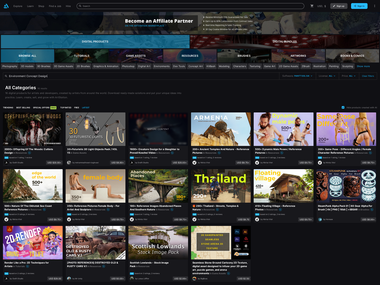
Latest (86, 107)
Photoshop (128, 66)
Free (76, 107)
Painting (334, 66)
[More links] (374, 6)
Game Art (269, 66)
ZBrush (306, 66)
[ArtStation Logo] (6, 6)
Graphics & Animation (106, 66)
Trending (8, 107)
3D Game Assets (63, 66)
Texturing (255, 66)
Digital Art (144, 66)
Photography (9, 66)
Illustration (320, 66)
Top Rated (65, 107)
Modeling (224, 66)
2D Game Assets (288, 66)
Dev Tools (179, 66)
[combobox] (190, 6)
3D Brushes (43, 66)
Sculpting (347, 66)
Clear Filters (368, 76)
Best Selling (23, 107)
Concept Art (196, 66)
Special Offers (44, 107)
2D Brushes (83, 66)
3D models (27, 66)
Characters (239, 66)
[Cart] (312, 6)
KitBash (211, 66)
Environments (162, 66)
